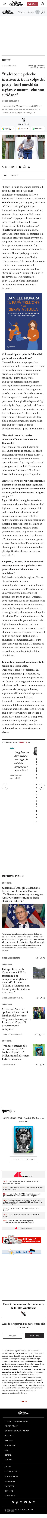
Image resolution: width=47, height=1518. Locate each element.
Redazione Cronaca (12, 1035)
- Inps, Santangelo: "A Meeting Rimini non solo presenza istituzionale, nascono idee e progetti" (21, 1195)
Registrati (34, 1335)
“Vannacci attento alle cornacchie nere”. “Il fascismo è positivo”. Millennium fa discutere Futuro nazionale (15, 1052)
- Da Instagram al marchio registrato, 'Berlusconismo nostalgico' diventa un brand (18, 1222)
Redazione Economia (12, 998)
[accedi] (42, 3)
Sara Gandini (16, 775)
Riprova (23, 1401)
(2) (44, 998)
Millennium (8, 1065)
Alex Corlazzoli (10, 101)
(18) (18, 778)
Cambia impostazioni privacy (17, 1431)
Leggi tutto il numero (23, 1159)
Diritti (6, 60)
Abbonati (32, 4)
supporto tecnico (9, 1393)
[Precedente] (5, 787)
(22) (43, 1034)
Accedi (12, 1335)
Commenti (9, 167)
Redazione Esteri (11, 958)
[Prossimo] (42, 787)
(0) (44, 958)
